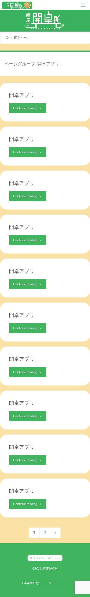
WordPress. (60, 583)
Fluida (43, 583)
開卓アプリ (22, 94)
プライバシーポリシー (45, 558)
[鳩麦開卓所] (17, 5)
